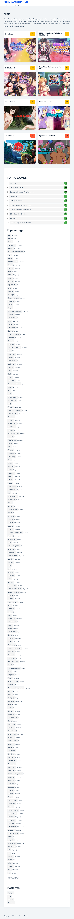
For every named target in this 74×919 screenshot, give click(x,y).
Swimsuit (11, 784)
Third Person (12, 800)
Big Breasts (12, 285)
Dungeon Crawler (14, 384)
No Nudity (11, 618)
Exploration (12, 400)
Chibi (9, 321)
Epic (9, 394)
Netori (10, 612)
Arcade (10, 268)
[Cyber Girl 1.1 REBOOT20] (54, 152)
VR (9, 850)
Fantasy (10, 407)
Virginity (11, 840)
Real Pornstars (13, 681)
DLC (9, 374)
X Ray (10, 863)
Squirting (11, 757)
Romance (11, 701)
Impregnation (12, 496)
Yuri (9, 873)
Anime (10, 265)
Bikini (9, 288)
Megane (10, 562)
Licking (10, 526)
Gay (9, 460)
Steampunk (12, 761)
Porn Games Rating (16, 2)
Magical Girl (12, 539)
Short (10, 721)
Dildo (9, 371)
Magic (10, 536)
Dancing (10, 357)
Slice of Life (12, 734)
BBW (9, 271)
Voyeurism (11, 846)
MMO (9, 579)
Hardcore (11, 473)
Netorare (11, 609)
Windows (11, 903)
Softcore (11, 744)
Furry (9, 447)
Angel (10, 258)
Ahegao (10, 248)
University (11, 830)
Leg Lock (11, 516)
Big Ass (10, 281)
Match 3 (10, 559)
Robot (10, 694)
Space (10, 747)
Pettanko (11, 651)
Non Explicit (12, 622)
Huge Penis (12, 486)
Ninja (9, 615)
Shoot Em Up (12, 718)
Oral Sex (11, 638)
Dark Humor (12, 361)
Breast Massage (13, 298)
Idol (9, 493)
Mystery (10, 599)
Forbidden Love (13, 433)
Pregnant (11, 675)
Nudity (10, 625)
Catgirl (10, 308)
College (10, 331)
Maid (9, 542)
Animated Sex (12, 262)
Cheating (11, 314)
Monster (10, 582)
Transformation (13, 810)
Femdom (11, 417)
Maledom (11, 549)
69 (9, 238)
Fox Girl (10, 437)
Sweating (11, 780)
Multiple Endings (13, 592)
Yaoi (9, 870)
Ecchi (10, 387)
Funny (10, 443)
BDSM (10, 275)
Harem (10, 476)
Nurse (10, 628)
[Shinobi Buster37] (20, 118)
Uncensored (12, 827)
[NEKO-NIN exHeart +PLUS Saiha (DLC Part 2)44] (54, 50)
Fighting (10, 420)
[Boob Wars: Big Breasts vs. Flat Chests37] (54, 84)
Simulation (11, 731)
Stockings (11, 764)
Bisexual (10, 291)
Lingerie (10, 529)
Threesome (11, 803)
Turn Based (11, 820)
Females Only (12, 414)
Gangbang (11, 457)
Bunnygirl (11, 301)
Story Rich (11, 767)
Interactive (11, 499)
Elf (9, 390)
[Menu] (69, 3)
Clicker (10, 324)
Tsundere (11, 817)
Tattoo (10, 797)
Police (10, 665)
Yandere (10, 866)
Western (10, 856)
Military (10, 572)
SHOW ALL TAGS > (15, 878)
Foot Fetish (11, 427)
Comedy (11, 338)
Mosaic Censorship (14, 589)
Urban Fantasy (13, 833)
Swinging (11, 787)
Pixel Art (11, 655)
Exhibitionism (12, 397)
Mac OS (10, 899)
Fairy (9, 404)
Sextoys (10, 711)
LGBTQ (10, 523)
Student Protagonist (15, 774)
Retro (10, 691)
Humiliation (12, 490)
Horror (10, 483)
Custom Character (14, 347)
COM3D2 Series (13, 334)
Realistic (11, 685)
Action (10, 242)
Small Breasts (12, 741)
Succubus (11, 777)
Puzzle (10, 678)
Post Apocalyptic (14, 668)
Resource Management (15, 688)
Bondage (11, 295)
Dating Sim (11, 364)
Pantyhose (11, 645)
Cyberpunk (11, 354)
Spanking (11, 754)
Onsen (10, 635)
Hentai (10, 480)
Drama (10, 377)
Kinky (10, 513)
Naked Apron (12, 602)
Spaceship (11, 751)
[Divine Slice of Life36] (54, 118)
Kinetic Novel (12, 509)
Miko (9, 566)
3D (9, 235)
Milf (9, 569)
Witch (10, 860)
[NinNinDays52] (20, 50)
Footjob (10, 430)
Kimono (10, 506)
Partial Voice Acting (14, 648)
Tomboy (10, 807)
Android (10, 893)
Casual (10, 304)
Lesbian (10, 519)
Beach (10, 278)
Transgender (12, 813)
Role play (11, 698)
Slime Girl (11, 737)
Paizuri (10, 642)
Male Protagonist (13, 546)
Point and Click (13, 661)
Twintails (11, 823)
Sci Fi (10, 708)
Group (10, 470)
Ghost (10, 463)
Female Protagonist (14, 410)
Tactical (10, 790)
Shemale (11, 714)
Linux (9, 896)
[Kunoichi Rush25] (20, 152)
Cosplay (10, 341)
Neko (9, 605)
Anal (9, 255)
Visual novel (12, 843)
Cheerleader (12, 318)
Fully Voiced (12, 440)
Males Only (11, 552)
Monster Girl (12, 585)
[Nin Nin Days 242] (20, 84)
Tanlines (10, 793)
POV (9, 671)
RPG (9, 704)
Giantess (11, 466)
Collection (11, 328)
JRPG (10, 503)
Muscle (10, 595)
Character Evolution (14, 311)
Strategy (11, 770)
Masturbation (12, 556)
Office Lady (12, 632)
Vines (10, 837)
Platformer (11, 658)
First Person (12, 423)
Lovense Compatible (15, 533)
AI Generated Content (15, 252)
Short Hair (11, 724)
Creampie (11, 344)
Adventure (11, 245)
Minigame (11, 575)
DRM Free (11, 380)
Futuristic (11, 453)
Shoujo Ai (11, 727)
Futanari (10, 450)
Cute (9, 351)
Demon (10, 367)
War (9, 853)
